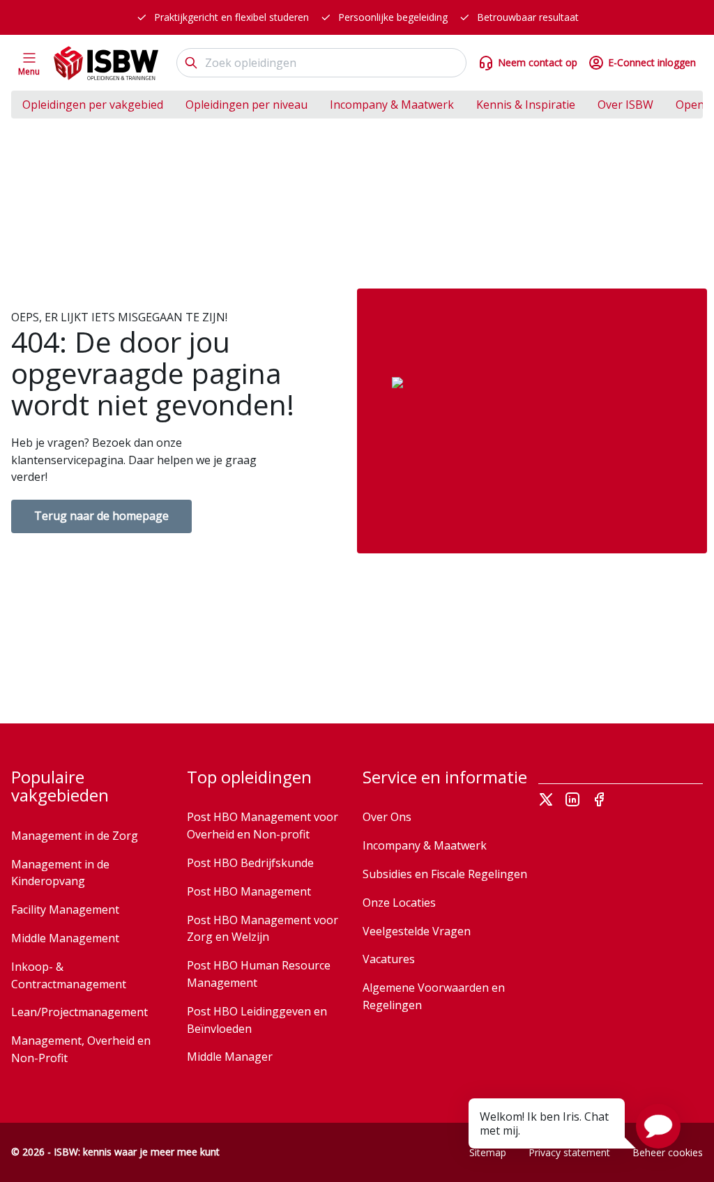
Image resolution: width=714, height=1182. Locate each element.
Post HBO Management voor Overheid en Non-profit (262, 825)
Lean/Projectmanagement (79, 1012)
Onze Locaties (399, 902)
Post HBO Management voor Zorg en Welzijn (262, 928)
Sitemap (487, 1152)
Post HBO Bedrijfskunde (250, 862)
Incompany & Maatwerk (392, 104)
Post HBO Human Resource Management (259, 974)
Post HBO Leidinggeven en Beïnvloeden (257, 1020)
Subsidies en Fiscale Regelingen (445, 874)
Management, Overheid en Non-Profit (81, 1049)
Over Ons (387, 816)
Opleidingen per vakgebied (92, 104)
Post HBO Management (249, 891)
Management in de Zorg (74, 835)
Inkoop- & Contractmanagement (68, 975)
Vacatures (389, 959)
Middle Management (65, 938)
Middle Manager (230, 1056)
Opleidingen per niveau (246, 104)
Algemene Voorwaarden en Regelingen (434, 996)
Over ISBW (625, 104)
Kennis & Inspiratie (525, 104)
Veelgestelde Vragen (417, 931)
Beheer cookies (667, 1152)
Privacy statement (569, 1152)
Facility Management (65, 909)
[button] (658, 1126)
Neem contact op (537, 62)
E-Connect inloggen (652, 62)
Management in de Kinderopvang (60, 873)
